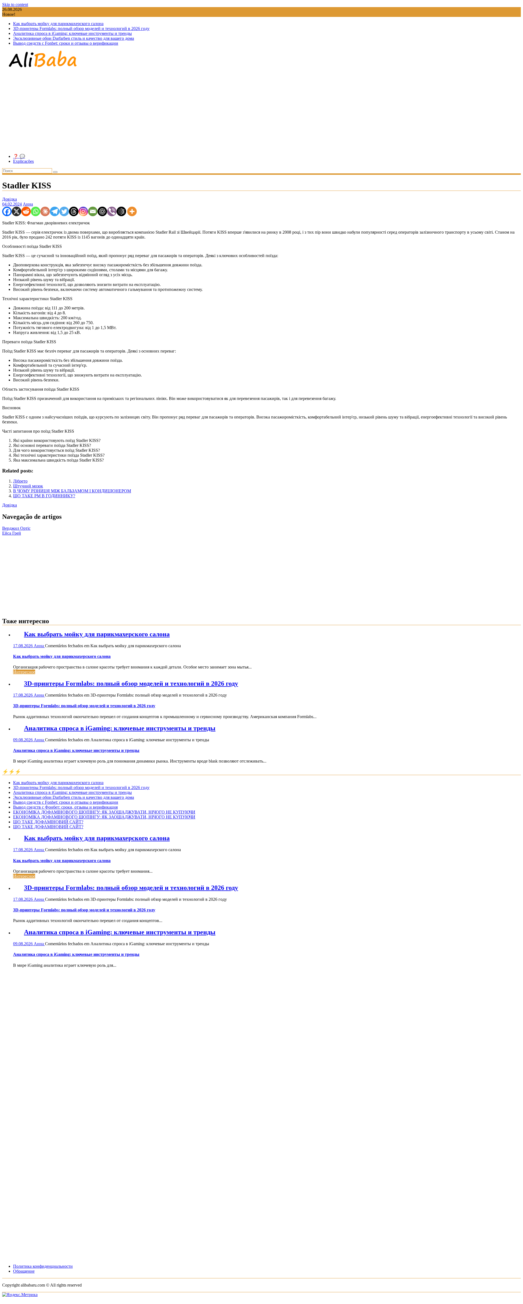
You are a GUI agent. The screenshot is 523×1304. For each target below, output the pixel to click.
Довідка (9, 199)
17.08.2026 (23, 645)
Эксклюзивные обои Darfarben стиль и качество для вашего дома (73, 38)
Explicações (23, 161)
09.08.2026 (23, 739)
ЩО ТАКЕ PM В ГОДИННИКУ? (44, 495)
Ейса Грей (11, 533)
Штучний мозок (28, 486)
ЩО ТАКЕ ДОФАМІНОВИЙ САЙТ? (48, 822)
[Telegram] (54, 211)
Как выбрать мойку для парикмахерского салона (58, 23)
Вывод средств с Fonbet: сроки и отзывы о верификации (65, 43)
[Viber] (112, 211)
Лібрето (20, 481)
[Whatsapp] (35, 211)
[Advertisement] (261, 111)
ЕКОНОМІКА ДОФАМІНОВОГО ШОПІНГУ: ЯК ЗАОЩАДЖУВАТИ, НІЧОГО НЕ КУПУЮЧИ (104, 812)
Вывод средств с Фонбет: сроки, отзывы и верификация (65, 807)
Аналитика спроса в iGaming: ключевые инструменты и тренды (72, 33)
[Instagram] (83, 211)
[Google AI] (121, 211)
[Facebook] (7, 211)
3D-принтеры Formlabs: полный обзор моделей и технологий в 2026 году (81, 28)
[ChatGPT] (102, 211)
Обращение (24, 1271)
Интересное (24, 672)
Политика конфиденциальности (43, 1266)
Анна (28, 204)
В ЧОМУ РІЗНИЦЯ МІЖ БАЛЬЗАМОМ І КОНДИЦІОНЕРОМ (72, 491)
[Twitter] (64, 211)
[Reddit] (26, 211)
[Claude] (45, 211)
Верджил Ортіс (16, 528)
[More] (132, 211)
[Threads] (73, 211)
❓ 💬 (19, 156)
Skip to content (15, 4)
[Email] (93, 211)
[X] (16, 211)
